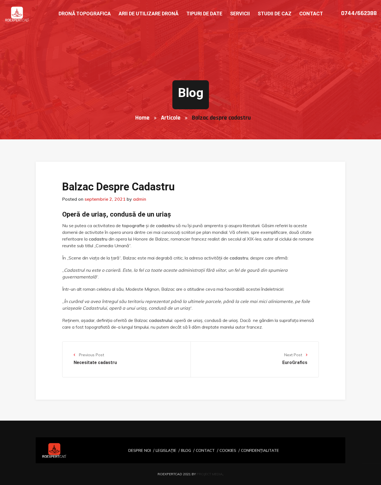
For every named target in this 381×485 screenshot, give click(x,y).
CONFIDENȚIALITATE (260, 450)
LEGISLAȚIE (166, 450)
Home (142, 118)
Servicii (240, 13)
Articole (170, 118)
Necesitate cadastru (95, 362)
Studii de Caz (274, 13)
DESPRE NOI (139, 450)
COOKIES (228, 450)
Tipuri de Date (204, 13)
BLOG (186, 450)
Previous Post (91, 355)
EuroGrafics (294, 362)
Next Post (293, 355)
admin (139, 199)
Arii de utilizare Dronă (149, 13)
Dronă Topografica (85, 13)
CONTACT (205, 450)
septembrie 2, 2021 (105, 199)
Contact (311, 13)
